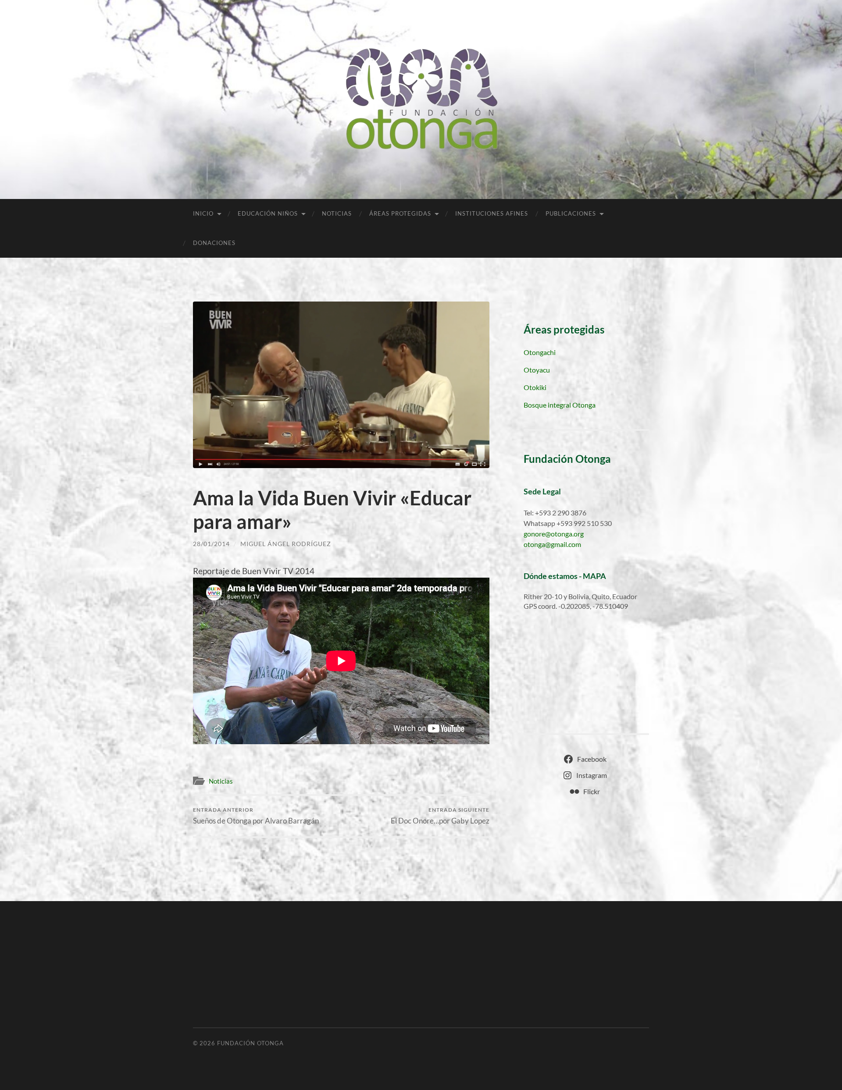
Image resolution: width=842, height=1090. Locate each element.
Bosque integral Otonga (560, 405)
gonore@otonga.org (554, 533)
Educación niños (268, 213)
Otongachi (540, 352)
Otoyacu (537, 370)
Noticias (337, 213)
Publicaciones (571, 213)
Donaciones (214, 242)
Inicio (203, 213)
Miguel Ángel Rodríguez (285, 543)
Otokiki (535, 387)
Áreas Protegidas (400, 213)
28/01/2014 (211, 543)
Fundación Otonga (250, 1043)
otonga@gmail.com (552, 544)
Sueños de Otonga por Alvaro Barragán (256, 815)
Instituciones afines (491, 213)
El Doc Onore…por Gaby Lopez (440, 815)
